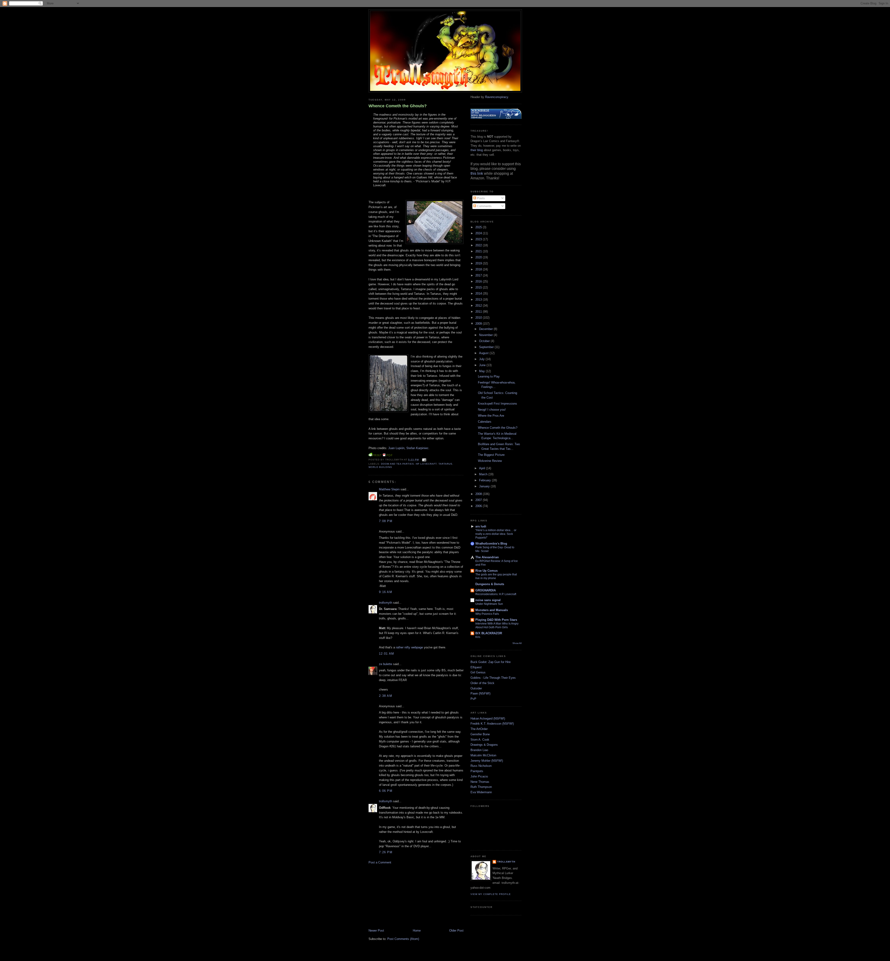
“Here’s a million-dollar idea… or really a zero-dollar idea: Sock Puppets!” (495, 534)
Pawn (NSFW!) (480, 693)
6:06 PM (385, 791)
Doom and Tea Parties (397, 464)
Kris (477, 637)
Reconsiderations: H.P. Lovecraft (495, 594)
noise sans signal (488, 600)
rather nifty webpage (409, 647)
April (482, 468)
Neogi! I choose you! (492, 409)
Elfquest (476, 667)
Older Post (456, 930)
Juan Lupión (396, 448)
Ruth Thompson (481, 787)
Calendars (484, 421)
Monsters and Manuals (491, 610)
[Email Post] (423, 459)
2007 (479, 500)
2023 (479, 239)
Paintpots (476, 771)
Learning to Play (489, 376)
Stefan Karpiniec (417, 448)
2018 (479, 269)
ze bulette (385, 664)
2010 (479, 317)
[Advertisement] (403, 896)
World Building (380, 467)
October (485, 341)
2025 (479, 227)
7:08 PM (385, 521)
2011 (479, 311)
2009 (479, 323)
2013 (479, 299)
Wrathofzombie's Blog (491, 543)
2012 (479, 305)
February (485, 480)
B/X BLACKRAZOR (488, 633)
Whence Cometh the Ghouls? (398, 106)
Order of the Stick (482, 683)
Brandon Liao (479, 750)
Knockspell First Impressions (497, 403)
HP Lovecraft (426, 464)
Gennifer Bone (480, 734)
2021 (479, 251)
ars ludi (480, 526)
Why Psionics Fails (487, 613)
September (487, 347)
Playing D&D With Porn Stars (496, 620)
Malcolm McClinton (483, 755)
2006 (479, 506)
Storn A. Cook (479, 739)
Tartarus (445, 464)
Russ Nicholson (481, 766)
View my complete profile (490, 894)
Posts (480, 198)
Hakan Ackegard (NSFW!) (487, 718)
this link (476, 173)
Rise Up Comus (486, 570)
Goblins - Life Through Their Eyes (493, 677)
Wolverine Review (490, 461)
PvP (473, 699)
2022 (479, 245)
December (486, 329)
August (484, 353)
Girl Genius (478, 672)
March (483, 474)
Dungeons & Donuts (489, 584)
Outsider (476, 688)
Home (417, 930)
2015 (479, 287)
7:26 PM (385, 852)
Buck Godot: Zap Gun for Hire (490, 662)
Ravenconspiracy (496, 97)
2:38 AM (385, 696)
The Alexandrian (487, 557)
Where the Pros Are (491, 415)
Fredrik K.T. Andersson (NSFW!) (492, 723)
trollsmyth (385, 602)
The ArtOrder (479, 729)
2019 (479, 263)
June (482, 365)
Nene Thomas (479, 781)
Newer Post (376, 930)
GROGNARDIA (485, 590)
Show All (516, 643)
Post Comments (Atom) (403, 939)
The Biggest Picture (491, 455)
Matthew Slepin (389, 489)
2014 (479, 293)
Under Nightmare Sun (489, 604)
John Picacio (479, 776)
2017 (479, 275)
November (486, 335)
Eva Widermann (481, 792)
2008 (479, 494)
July (482, 359)
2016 (479, 281)
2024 (479, 233)
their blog (476, 150)
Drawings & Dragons (484, 744)
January (485, 486)
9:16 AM (385, 592)
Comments (484, 206)
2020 (479, 257)
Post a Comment (380, 862)
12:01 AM (386, 653)
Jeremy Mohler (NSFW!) (486, 760)
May (482, 371)
